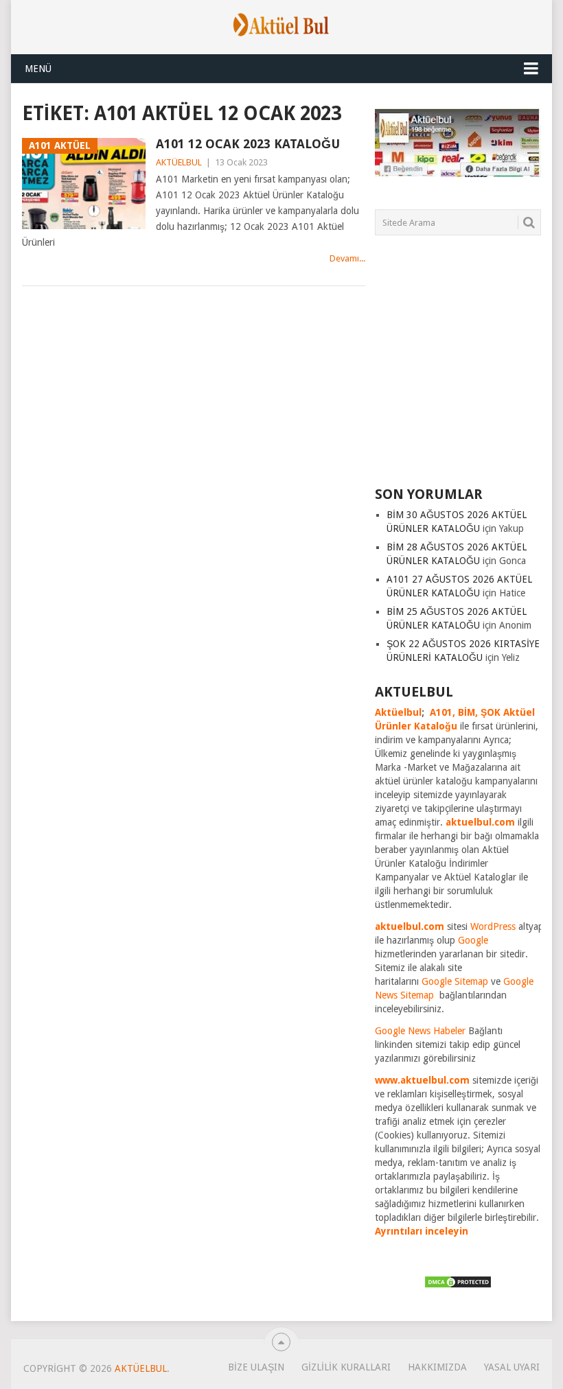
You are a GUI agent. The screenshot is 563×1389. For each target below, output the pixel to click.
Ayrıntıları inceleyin (421, 1231)
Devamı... (347, 258)
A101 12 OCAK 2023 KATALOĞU (248, 144)
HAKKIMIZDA (437, 1367)
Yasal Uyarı (512, 1367)
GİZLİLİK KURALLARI (346, 1367)
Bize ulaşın (256, 1367)
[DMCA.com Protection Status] (458, 1285)
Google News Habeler (420, 1030)
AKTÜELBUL (179, 162)
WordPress (493, 926)
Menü (38, 68)
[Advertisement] (468, 369)
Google (473, 940)
